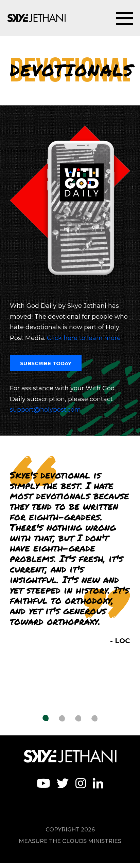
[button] (45, 718)
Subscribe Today (45, 363)
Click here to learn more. (84, 338)
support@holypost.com (45, 409)
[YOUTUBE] (43, 783)
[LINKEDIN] (98, 783)
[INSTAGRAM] (80, 783)
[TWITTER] (63, 783)
